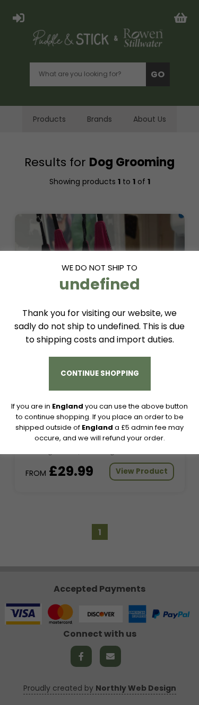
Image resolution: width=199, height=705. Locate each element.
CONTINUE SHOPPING (99, 373)
